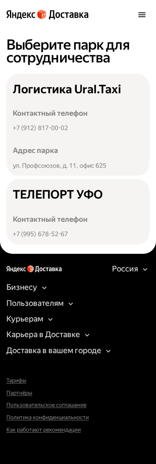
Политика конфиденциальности (47, 417)
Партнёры (19, 393)
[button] (127, 269)
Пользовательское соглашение (46, 405)
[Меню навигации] (142, 14)
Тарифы (16, 381)
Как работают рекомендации (43, 430)
